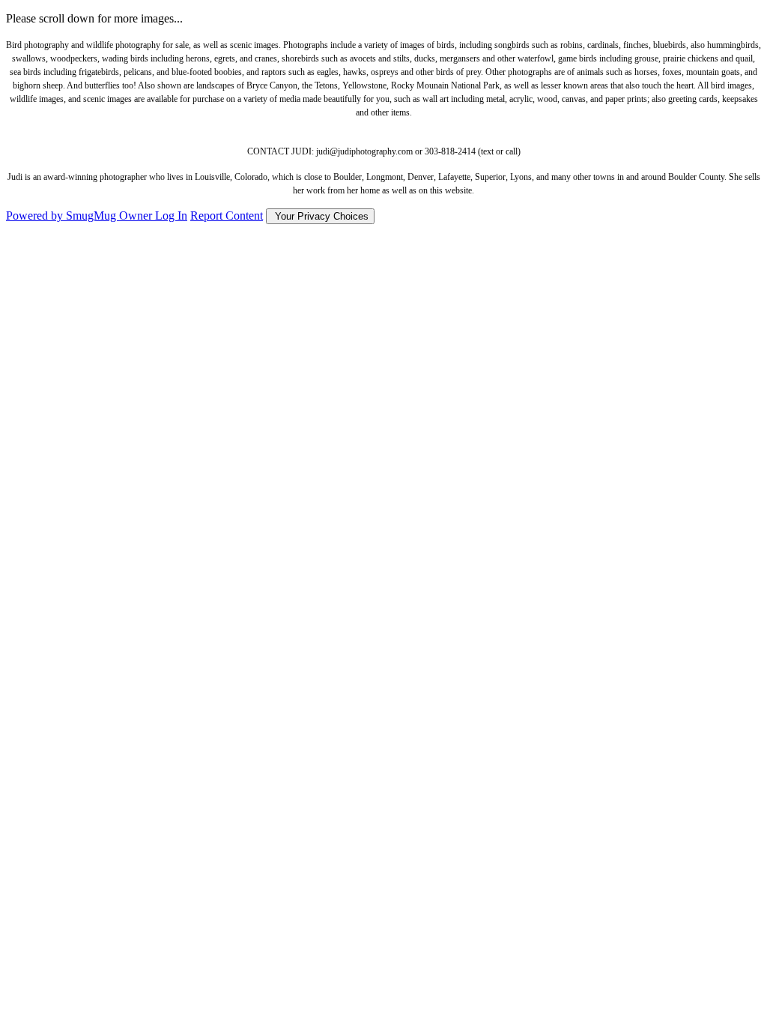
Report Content (226, 215)
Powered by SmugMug (62, 215)
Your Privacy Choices (320, 216)
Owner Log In (153, 215)
